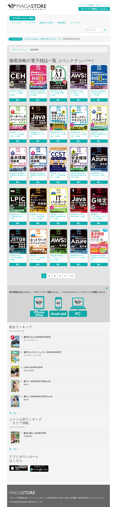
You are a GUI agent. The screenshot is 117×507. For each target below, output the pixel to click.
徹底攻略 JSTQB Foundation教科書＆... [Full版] (17, 257)
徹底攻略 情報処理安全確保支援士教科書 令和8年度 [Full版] (78, 175)
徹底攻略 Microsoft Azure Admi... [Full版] (98, 174)
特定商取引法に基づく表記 (58, 498)
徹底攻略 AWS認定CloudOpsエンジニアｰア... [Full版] (78, 93)
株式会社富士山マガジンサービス (91, 498)
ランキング (30, 22)
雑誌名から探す (47, 22)
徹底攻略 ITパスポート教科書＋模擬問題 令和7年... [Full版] (58, 216)
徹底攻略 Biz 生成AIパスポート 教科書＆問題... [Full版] (58, 93)
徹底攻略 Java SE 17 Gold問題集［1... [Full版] (37, 134)
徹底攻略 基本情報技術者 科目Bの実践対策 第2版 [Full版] (38, 93)
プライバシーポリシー (38, 498)
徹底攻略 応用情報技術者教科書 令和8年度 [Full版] (38, 175)
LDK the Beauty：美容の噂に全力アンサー (44, 39)
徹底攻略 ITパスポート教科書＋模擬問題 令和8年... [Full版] (99, 134)
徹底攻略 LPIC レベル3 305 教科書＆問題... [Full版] (17, 216)
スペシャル (75, 22)
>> (71, 275)
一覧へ (14, 413)
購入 (18, 100)
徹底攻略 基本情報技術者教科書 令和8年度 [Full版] (18, 175)
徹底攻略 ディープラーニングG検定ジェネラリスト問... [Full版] (99, 216)
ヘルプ (106, 5)
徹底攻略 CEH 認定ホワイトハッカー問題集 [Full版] (17, 93)
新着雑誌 (62, 22)
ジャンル (16, 22)
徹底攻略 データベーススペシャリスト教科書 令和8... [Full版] (17, 134)
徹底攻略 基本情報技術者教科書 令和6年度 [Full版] (99, 257)
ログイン (82, 5)
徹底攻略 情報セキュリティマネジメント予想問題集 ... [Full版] (58, 134)
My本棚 (90, 5)
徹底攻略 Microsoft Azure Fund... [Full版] (78, 256)
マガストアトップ (19, 49)
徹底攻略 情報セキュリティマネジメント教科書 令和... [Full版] (78, 134)
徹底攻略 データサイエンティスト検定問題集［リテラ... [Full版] (37, 216)
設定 (98, 5)
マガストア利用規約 (17, 498)
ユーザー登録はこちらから (95, 9)
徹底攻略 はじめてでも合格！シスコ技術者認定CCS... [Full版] (58, 175)
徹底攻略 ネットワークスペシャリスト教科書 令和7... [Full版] (37, 257)
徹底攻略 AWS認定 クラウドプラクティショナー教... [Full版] (58, 257)
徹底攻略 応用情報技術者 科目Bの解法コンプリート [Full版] (99, 93)
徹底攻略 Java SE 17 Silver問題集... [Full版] (78, 215)
